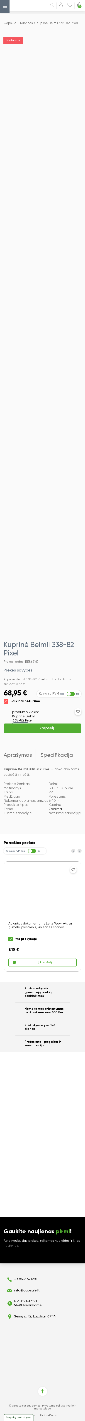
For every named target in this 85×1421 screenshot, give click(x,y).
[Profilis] (61, 5)
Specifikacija (56, 755)
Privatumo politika (53, 1405)
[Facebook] (42, 1391)
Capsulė (10, 23)
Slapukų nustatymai (18, 1417)
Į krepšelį (45, 728)
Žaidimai (56, 809)
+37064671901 (25, 1279)
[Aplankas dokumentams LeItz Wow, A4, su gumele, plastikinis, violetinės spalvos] (42, 916)
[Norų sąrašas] (70, 4)
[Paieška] (52, 6)
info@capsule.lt (27, 1290)
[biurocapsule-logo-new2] (21, 5)
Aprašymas (18, 755)
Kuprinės (26, 23)
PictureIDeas (48, 1415)
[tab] (20, 755)
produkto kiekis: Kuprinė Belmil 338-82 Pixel (25, 716)
